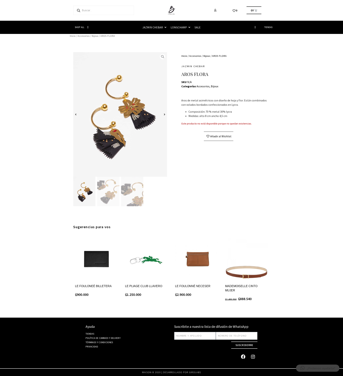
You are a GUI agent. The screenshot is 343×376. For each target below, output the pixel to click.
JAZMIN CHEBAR (193, 66)
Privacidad (92, 346)
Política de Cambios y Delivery (103, 338)
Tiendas (90, 333)
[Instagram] (252, 356)
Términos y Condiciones (99, 342)
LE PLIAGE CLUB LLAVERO (143, 286)
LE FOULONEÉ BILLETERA (93, 286)
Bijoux (95, 35)
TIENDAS (268, 27)
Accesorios (84, 35)
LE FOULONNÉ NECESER (192, 286)
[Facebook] (243, 356)
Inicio (73, 35)
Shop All (79, 27)
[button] (155, 27)
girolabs (195, 372)
